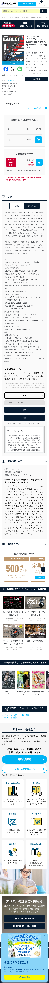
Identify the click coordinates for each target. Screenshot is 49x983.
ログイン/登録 (27, 3)
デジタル (9, 139)
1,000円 (30, 140)
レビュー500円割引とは (37, 108)
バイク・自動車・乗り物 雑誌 (19, 17)
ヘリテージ (11, 81)
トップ (4, 17)
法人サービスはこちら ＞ (13, 775)
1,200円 (30, 129)
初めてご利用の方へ (24, 769)
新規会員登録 (24, 759)
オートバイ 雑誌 (36, 17)
